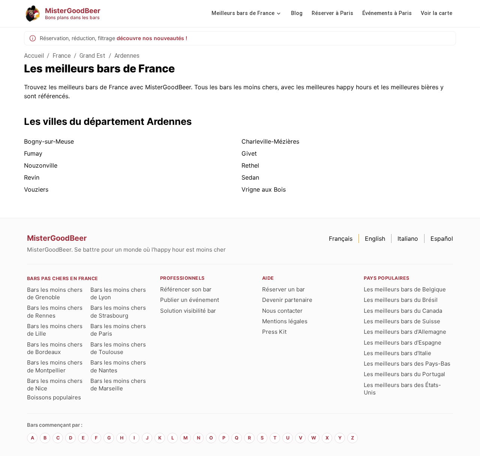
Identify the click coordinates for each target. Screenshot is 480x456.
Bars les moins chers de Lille (54, 329)
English (375, 238)
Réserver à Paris (332, 13)
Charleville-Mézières (270, 141)
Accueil (34, 55)
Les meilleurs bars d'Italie (397, 353)
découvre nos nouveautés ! (152, 38)
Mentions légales (285, 321)
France (61, 55)
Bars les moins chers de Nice (54, 384)
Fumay (33, 153)
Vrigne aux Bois (264, 189)
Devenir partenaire (287, 299)
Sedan (250, 177)
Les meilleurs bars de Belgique (405, 289)
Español (441, 238)
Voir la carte (436, 13)
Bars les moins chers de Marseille (118, 384)
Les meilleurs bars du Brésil (401, 299)
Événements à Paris (387, 13)
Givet (249, 153)
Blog (297, 13)
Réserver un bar (283, 289)
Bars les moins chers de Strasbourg (118, 311)
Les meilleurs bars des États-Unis (402, 388)
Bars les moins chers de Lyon (118, 293)
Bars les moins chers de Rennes (54, 311)
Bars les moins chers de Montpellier (54, 366)
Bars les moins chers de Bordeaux (54, 348)
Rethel (250, 165)
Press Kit (274, 331)
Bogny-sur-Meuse (49, 141)
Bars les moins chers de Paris (118, 329)
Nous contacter (282, 310)
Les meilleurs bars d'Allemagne (405, 331)
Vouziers (36, 189)
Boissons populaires (54, 397)
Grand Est (92, 55)
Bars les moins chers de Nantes (118, 366)
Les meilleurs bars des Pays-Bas (407, 363)
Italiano (408, 238)
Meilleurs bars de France (243, 13)
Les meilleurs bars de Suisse (402, 321)
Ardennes (127, 55)
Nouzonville (40, 165)
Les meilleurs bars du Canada (403, 310)
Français (340, 238)
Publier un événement (189, 299)
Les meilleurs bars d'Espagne (402, 342)
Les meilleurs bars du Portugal (404, 374)
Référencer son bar (186, 289)
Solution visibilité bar (188, 310)
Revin (31, 177)
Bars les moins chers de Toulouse (118, 348)
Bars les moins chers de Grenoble (54, 293)
